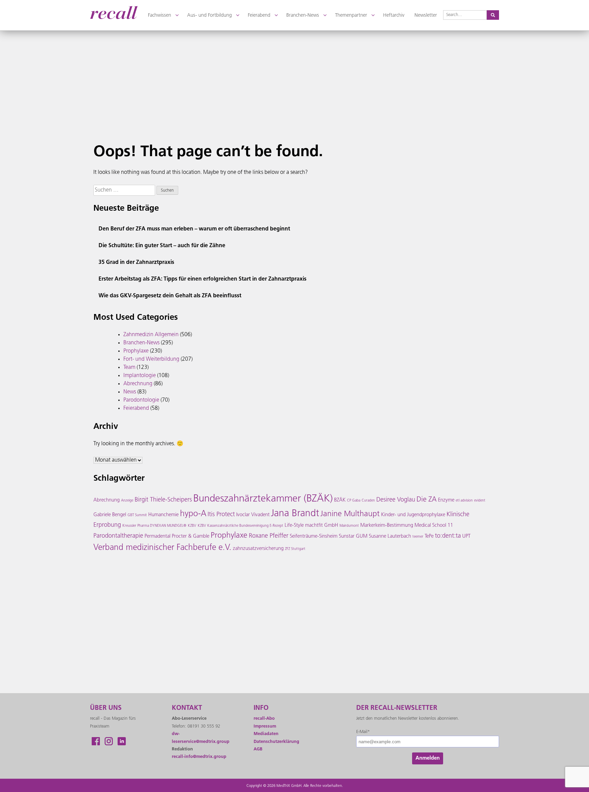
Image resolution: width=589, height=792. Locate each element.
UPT (466, 536)
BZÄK (340, 500)
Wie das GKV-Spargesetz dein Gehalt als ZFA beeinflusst (170, 296)
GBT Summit (137, 515)
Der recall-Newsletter (396, 708)
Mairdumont (349, 526)
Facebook (96, 741)
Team (129, 367)
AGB (258, 749)
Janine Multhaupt (350, 514)
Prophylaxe (136, 351)
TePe (429, 536)
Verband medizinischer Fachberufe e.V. (162, 548)
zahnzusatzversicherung (258, 548)
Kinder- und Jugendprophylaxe (413, 515)
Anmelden (428, 758)
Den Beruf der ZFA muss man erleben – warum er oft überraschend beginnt (194, 229)
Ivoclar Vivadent (253, 515)
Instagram (109, 741)
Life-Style (294, 525)
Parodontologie (141, 400)
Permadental (157, 536)
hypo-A (193, 514)
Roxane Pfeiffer (268, 536)
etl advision (464, 501)
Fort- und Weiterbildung (151, 359)
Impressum (265, 726)
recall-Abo (264, 718)
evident (479, 501)
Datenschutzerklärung (276, 741)
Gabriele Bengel (109, 515)
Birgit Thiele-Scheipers (163, 500)
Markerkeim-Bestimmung (386, 525)
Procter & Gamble (190, 536)
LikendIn (122, 741)
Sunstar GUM (353, 536)
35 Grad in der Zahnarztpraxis (136, 262)
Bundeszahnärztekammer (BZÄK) (263, 499)
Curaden (368, 501)
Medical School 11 (433, 525)
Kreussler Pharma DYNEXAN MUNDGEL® (154, 526)
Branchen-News (141, 343)
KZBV (192, 526)
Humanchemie (163, 515)
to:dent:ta (448, 536)
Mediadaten (266, 734)
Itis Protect (221, 515)
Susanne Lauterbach (390, 536)
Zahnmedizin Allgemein (151, 335)
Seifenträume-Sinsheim (313, 536)
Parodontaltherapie (118, 536)
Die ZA (427, 499)
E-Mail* (363, 732)
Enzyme (446, 500)
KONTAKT (187, 708)
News (129, 392)
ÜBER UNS (106, 708)
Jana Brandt (295, 514)
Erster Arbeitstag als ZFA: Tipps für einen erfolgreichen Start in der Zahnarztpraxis (202, 279)
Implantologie (139, 375)
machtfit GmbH (321, 525)
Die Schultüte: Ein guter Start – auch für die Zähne (162, 246)
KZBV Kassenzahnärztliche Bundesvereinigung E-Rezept (240, 526)
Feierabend (136, 408)
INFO (261, 708)
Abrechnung (137, 384)
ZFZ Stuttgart (295, 549)
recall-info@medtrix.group (199, 756)
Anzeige (127, 501)
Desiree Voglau (395, 500)
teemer (417, 537)
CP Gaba (353, 501)
